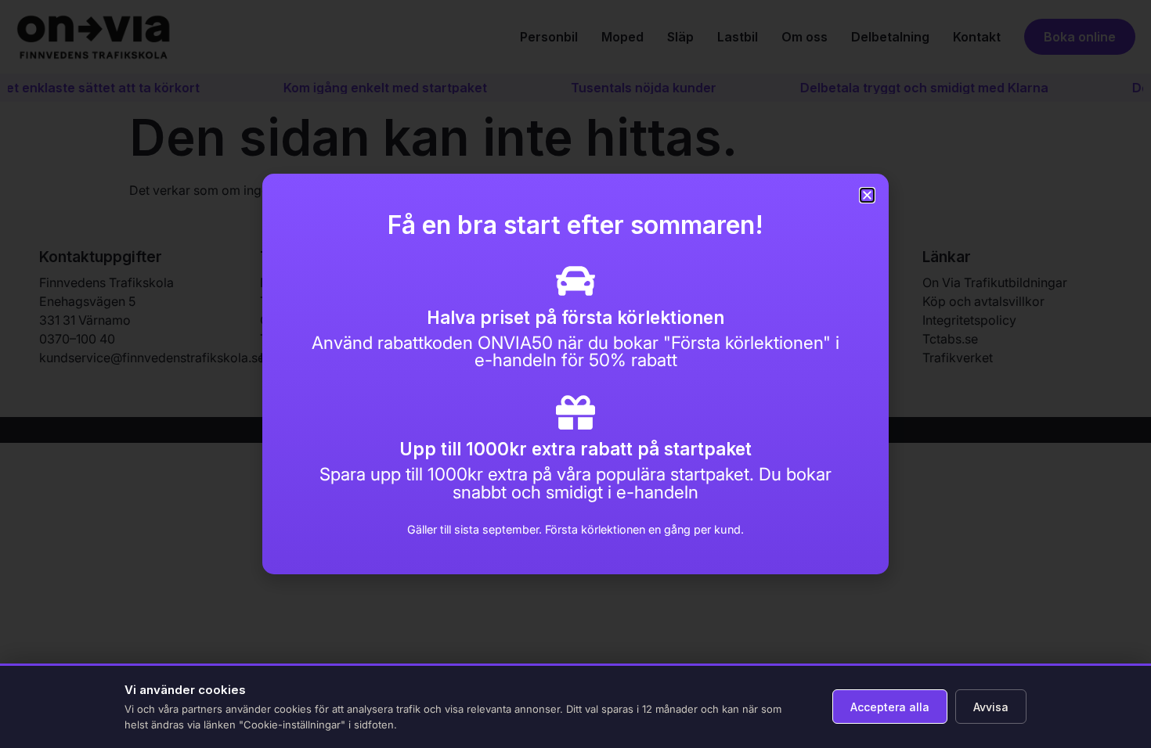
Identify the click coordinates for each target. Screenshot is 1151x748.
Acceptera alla (889, 707)
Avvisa (990, 707)
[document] (575, 374)
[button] (867, 195)
